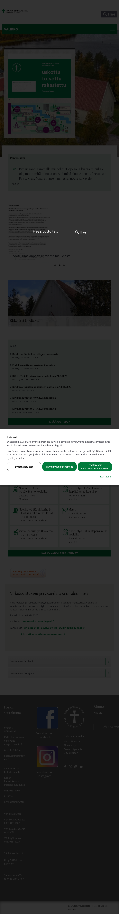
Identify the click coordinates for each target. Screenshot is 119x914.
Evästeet (106, 476)
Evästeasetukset (24, 466)
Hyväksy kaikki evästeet (59, 466)
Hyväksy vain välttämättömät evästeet (95, 466)
